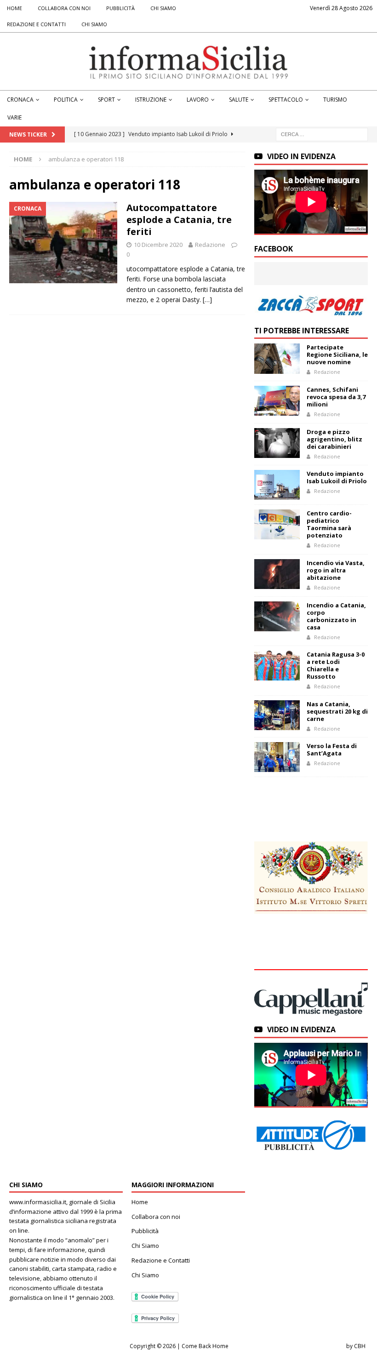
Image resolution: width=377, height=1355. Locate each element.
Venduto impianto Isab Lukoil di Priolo (337, 477)
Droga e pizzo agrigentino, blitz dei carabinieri (334, 439)
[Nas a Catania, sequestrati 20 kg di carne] (277, 715)
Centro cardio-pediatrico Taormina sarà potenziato (329, 524)
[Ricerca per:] (322, 134)
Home (14, 8)
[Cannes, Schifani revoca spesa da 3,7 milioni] (277, 401)
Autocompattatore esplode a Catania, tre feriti (179, 219)
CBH (360, 1346)
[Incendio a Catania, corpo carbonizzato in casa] (277, 616)
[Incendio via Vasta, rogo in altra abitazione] (277, 574)
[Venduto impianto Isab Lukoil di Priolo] (277, 485)
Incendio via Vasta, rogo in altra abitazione (336, 570)
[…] (207, 299)
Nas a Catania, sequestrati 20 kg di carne (337, 711)
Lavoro (198, 99)
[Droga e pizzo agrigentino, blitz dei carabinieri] (277, 443)
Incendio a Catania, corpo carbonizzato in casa (336, 616)
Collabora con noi (64, 8)
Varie (14, 117)
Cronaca (20, 99)
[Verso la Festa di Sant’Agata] (277, 757)
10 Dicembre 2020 (158, 244)
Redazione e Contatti (36, 24)
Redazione (210, 244)
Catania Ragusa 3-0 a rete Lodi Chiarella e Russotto (336, 665)
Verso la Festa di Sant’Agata (332, 749)
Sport (106, 99)
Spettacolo (285, 99)
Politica (66, 99)
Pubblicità (120, 8)
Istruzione (150, 99)
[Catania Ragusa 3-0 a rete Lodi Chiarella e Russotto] (277, 665)
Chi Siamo (163, 8)
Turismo (335, 99)
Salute (238, 99)
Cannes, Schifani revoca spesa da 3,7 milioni (336, 396)
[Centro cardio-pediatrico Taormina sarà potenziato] (277, 524)
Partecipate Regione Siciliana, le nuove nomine (337, 354)
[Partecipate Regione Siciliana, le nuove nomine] (277, 358)
